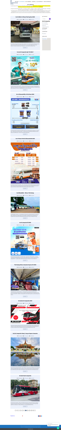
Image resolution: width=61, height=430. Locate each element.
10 (27, 410)
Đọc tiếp (25, 47)
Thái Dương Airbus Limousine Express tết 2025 (25, 265)
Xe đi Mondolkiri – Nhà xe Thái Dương (25, 193)
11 (29, 410)
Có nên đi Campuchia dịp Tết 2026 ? (25, 52)
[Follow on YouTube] (40, 416)
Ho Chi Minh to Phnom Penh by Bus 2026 (25, 17)
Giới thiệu (16, 1)
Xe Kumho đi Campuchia (31, 425)
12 (31, 410)
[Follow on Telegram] (41, 416)
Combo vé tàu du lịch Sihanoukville (28, 11)
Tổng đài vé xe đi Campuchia (24, 425)
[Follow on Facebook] (38, 416)
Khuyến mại (34, 1)
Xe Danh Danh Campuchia (25, 376)
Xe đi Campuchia (22, 1)
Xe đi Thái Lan (44, 29)
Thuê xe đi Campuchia (47, 1)
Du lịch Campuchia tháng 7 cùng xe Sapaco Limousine (25, 333)
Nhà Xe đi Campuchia (29, 427)
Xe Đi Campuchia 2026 (10, 2)
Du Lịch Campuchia (39, 1)
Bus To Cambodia (28, 1)
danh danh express (36, 6)
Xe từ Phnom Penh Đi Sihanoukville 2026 (25, 138)
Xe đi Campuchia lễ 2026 (25, 222)
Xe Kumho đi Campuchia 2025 (25, 301)
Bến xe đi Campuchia (28, 418)
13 (33, 410)
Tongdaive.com (16, 422)
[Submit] (50, 19)
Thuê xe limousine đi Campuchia (30, 419)
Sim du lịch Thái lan (19, 11)
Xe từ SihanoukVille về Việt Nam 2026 (25, 94)
